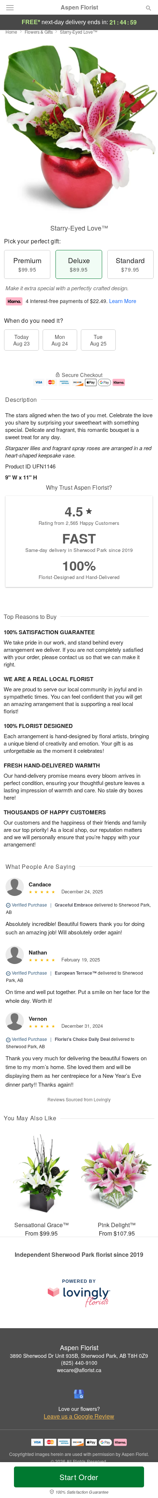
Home (11, 32)
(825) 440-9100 (79, 1362)
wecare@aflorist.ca (79, 1370)
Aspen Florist (79, 7)
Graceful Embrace (74, 904)
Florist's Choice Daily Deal (82, 1039)
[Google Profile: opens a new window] (79, 1394)
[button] (142, 1481)
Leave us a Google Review (79, 1416)
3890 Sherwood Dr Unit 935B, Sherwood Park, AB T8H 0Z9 (79, 1355)
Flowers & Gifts (39, 32)
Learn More (122, 301)
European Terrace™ (76, 973)
